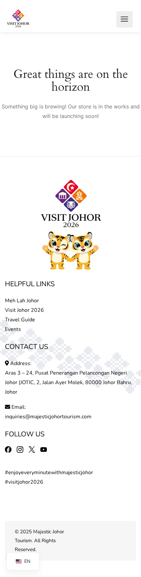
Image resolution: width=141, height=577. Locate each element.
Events (13, 329)
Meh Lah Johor (22, 300)
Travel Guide (20, 319)
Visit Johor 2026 (24, 310)
